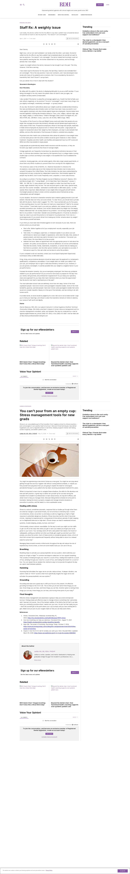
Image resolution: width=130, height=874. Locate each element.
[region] (49, 380)
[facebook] (44, 44)
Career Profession (86, 14)
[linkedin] (46, 44)
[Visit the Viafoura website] (75, 383)
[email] (54, 44)
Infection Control (63, 14)
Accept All (122, 870)
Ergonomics (51, 14)
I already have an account (49, 396)
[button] (21, 5)
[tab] (24, 376)
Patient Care (42, 14)
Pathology (75, 14)
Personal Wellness (25, 22)
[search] (24, 5)
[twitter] (49, 44)
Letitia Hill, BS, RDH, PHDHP (28, 433)
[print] (78, 44)
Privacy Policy (49, 870)
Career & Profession (25, 406)
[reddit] (52, 44)
